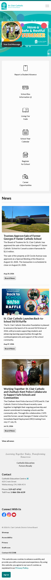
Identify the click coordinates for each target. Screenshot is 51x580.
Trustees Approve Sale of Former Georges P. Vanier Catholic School (22, 237)
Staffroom (6, 548)
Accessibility (7, 537)
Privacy (5, 542)
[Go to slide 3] (27, 46)
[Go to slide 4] (30, 46)
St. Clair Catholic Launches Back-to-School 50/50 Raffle (24, 320)
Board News (10, 278)
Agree (6, 574)
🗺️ (27, 478)
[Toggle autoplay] (48, 53)
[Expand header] (47, 6)
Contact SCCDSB (9, 553)
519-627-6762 (15, 489)
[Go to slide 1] (21, 46)
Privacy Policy (21, 568)
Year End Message (11, 44)
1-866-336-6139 (18, 492)
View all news (8, 441)
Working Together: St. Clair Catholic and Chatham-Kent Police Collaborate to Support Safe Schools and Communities (25, 393)
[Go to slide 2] (24, 46)
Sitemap (5, 532)
